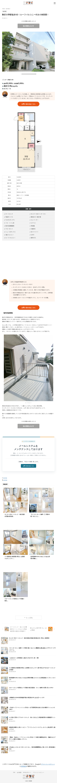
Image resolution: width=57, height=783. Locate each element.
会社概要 (19, 772)
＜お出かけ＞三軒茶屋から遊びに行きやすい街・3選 (24, 658)
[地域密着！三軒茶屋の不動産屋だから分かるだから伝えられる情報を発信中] (28, 3)
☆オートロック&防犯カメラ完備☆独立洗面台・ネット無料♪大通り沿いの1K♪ (31, 687)
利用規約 (23, 766)
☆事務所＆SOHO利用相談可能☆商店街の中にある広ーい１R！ (27, 697)
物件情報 (5, 478)
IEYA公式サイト (27, 772)
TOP (14, 772)
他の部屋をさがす (28, 26)
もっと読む (29, 618)
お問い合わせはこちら (28, 104)
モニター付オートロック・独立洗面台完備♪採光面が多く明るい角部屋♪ (29, 638)
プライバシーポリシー (48, 764)
